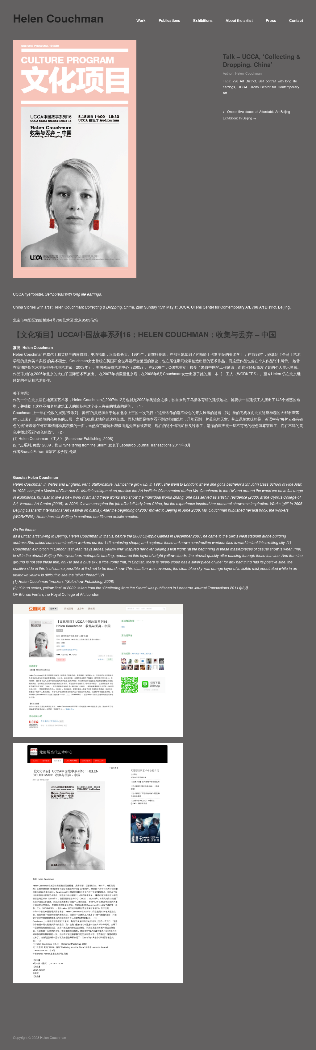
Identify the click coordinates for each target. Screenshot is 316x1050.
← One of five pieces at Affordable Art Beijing (256, 111)
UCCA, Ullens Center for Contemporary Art (214, 306)
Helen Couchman (248, 73)
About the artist (239, 20)
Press (271, 20)
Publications (169, 20)
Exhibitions (203, 20)
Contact (296, 20)
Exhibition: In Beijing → (239, 117)
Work (141, 20)
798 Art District (244, 80)
